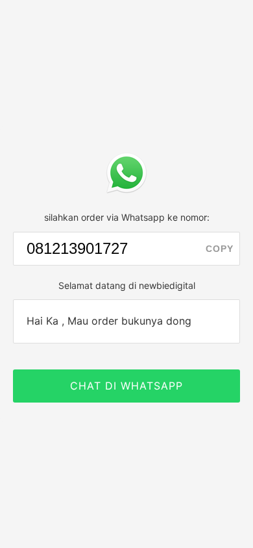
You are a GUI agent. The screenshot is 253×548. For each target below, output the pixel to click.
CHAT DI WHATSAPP (126, 385)
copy (220, 248)
